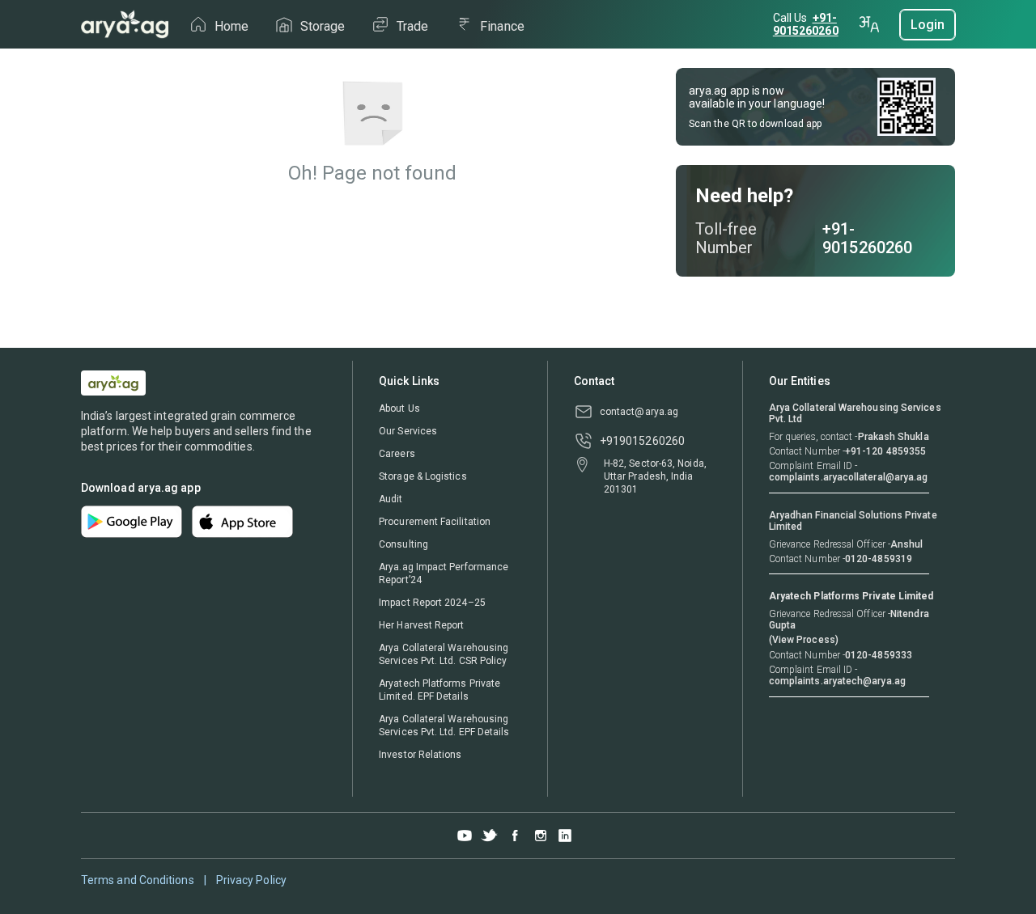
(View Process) (804, 639)
